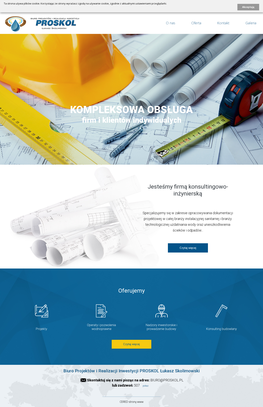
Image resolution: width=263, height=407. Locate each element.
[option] (131, 99)
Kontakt (223, 23)
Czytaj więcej (188, 248)
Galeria (250, 23)
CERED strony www (131, 401)
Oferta (196, 23)
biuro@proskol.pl (166, 380)
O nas (170, 23)
